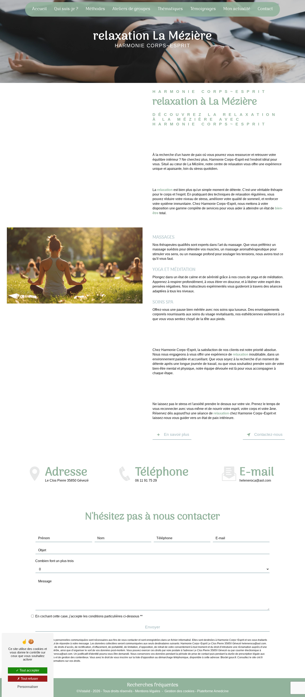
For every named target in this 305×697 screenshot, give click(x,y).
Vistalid (84, 691)
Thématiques (170, 9)
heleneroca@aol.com (255, 480)
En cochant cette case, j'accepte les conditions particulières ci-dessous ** (89, 616)
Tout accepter (29, 670)
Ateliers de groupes (131, 9)
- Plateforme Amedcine (211, 691)
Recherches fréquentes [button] (152, 685)
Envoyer (152, 627)
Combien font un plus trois (54, 561)
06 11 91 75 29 (146, 480)
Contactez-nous (268, 434)
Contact (265, 9)
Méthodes (95, 9)
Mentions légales (147, 691)
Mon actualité (236, 9)
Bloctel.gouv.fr (228, 657)
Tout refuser (29, 678)
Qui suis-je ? (66, 9)
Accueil (39, 9)
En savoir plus (176, 434)
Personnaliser (27, 686)
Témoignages (203, 9)
